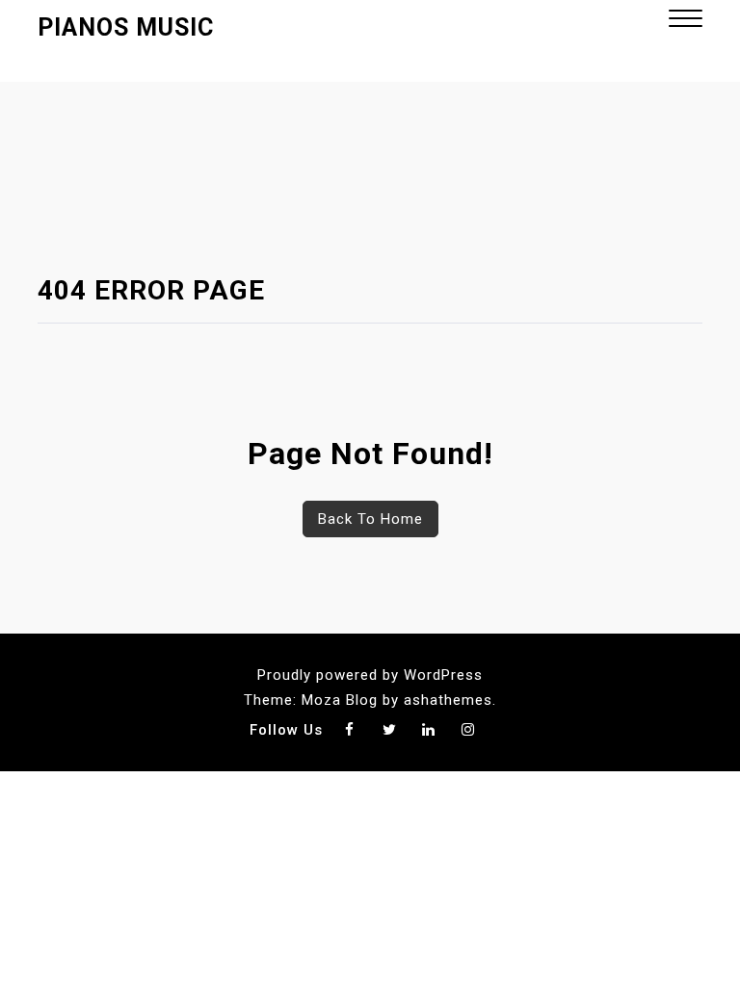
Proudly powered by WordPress (370, 675)
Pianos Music (126, 27)
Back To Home (370, 519)
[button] (685, 21)
